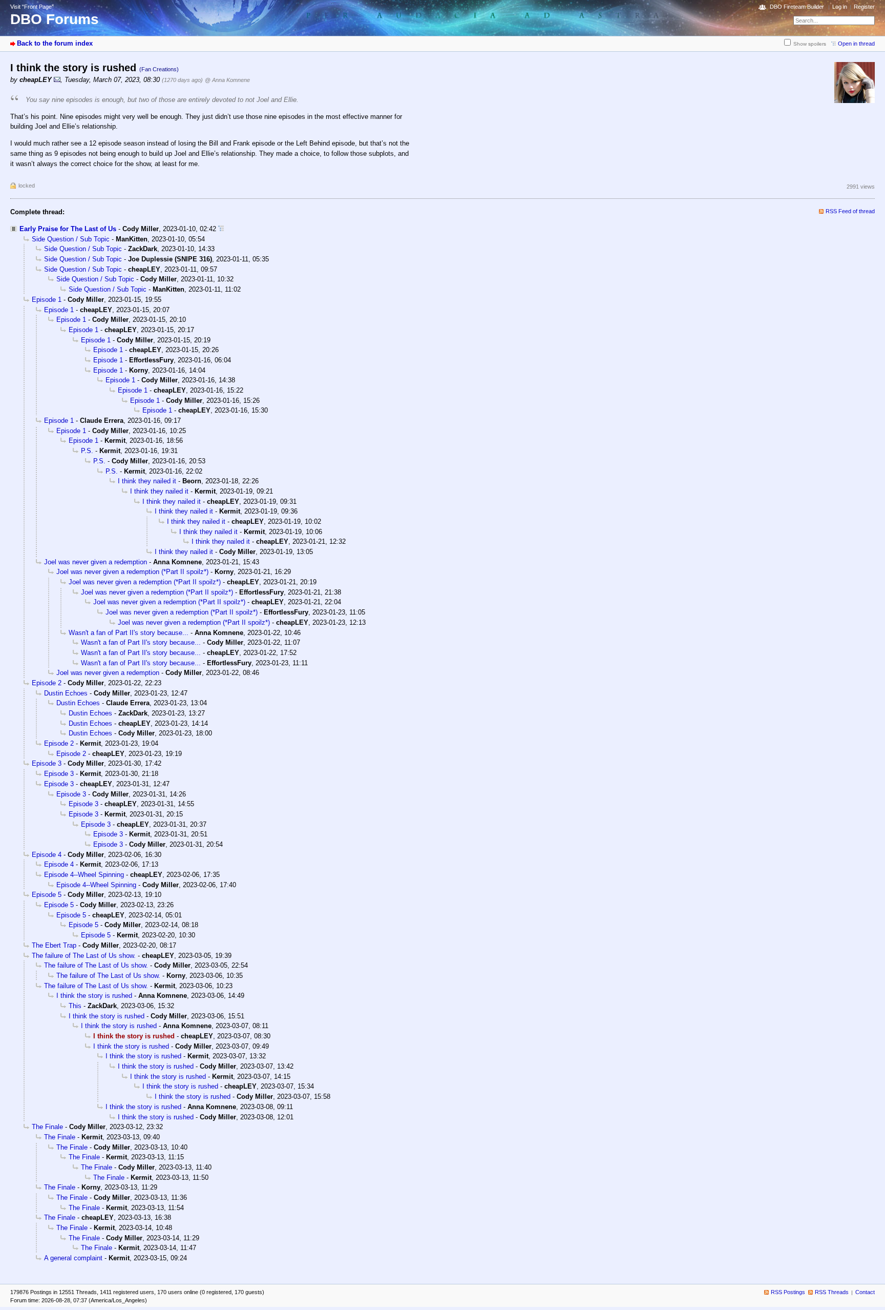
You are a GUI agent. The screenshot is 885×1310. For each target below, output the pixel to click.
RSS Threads (832, 1292)
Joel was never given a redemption (95, 562)
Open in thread (856, 43)
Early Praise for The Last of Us (67, 229)
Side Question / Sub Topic (71, 239)
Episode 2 (46, 683)
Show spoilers (809, 44)
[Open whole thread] (221, 229)
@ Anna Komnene (227, 80)
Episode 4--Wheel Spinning (84, 874)
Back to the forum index (55, 43)
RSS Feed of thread (850, 211)
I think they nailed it (147, 481)
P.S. (87, 451)
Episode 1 (46, 299)
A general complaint (73, 1258)
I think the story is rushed (94, 995)
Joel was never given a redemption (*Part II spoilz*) (132, 572)
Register (864, 7)
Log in (839, 7)
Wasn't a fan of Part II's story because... (128, 633)
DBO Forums (54, 19)
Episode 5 (46, 894)
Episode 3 (46, 763)
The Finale (47, 1127)
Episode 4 (46, 854)
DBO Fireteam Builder (797, 7)
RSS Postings (788, 1292)
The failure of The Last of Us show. (84, 955)
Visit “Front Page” (32, 7)
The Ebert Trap (54, 945)
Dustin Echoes (66, 693)
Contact (865, 1292)
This (75, 1006)
